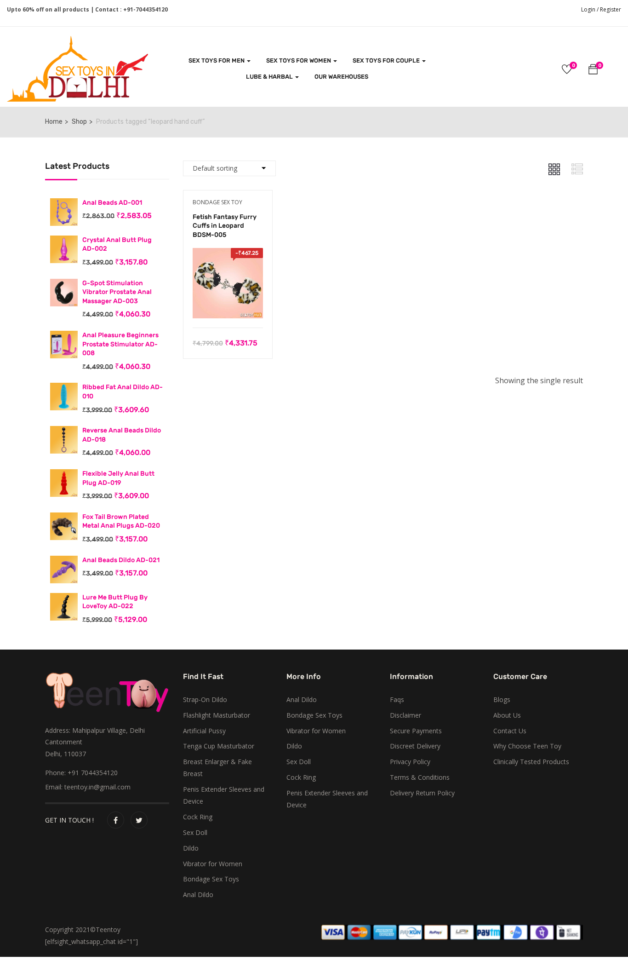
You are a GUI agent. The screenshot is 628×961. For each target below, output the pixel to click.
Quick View (227, 304)
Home (54, 122)
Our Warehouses (341, 76)
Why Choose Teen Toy (527, 746)
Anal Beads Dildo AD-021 (121, 560)
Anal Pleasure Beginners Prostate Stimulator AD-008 (120, 344)
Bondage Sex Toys (211, 879)
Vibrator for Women (212, 863)
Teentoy (108, 929)
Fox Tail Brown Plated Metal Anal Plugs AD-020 (121, 521)
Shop (79, 122)
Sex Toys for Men (217, 60)
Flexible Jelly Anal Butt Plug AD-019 (118, 478)
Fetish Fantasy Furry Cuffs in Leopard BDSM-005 (225, 226)
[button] (593, 70)
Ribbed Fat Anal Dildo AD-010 (122, 391)
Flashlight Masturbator (216, 715)
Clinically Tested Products (531, 761)
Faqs (397, 699)
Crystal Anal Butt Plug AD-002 (117, 244)
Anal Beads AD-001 (112, 203)
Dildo (191, 848)
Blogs (501, 699)
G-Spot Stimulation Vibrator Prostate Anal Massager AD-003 (117, 292)
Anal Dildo (198, 894)
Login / (590, 9)
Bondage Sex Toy (217, 202)
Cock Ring (197, 816)
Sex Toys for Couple (387, 60)
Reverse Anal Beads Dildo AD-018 (121, 434)
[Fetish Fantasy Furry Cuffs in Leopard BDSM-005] (228, 254)
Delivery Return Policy (422, 792)
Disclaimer (405, 715)
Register (610, 9)
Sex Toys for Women (299, 60)
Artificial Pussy (204, 730)
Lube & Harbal (270, 76)
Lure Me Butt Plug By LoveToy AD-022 (115, 601)
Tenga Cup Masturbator (218, 746)
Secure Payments (416, 730)
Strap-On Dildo (205, 699)
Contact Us (509, 730)
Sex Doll (195, 832)
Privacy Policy (410, 761)
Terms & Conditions (420, 777)
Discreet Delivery (415, 746)
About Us (507, 715)
